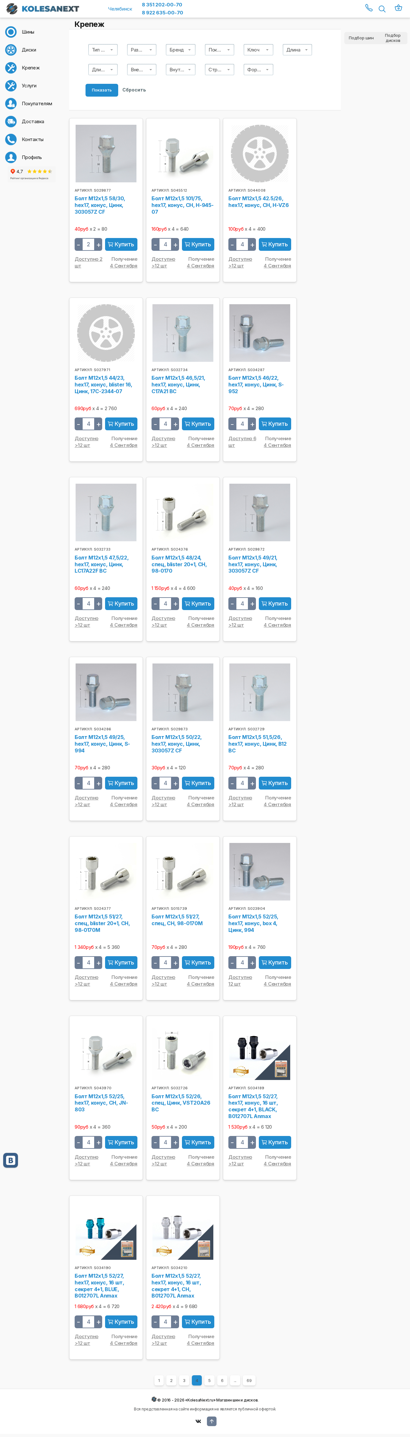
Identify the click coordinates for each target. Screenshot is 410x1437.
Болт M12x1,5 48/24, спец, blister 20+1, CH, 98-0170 (179, 564)
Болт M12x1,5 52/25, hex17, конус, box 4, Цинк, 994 (253, 923)
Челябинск (120, 9)
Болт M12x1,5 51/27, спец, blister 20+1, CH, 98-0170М (102, 923)
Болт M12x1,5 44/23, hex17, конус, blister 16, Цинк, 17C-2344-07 (103, 384)
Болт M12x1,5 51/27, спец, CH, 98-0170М (177, 919)
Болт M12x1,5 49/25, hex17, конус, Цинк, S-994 (102, 744)
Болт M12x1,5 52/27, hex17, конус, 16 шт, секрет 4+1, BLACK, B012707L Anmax (253, 1106)
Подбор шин (361, 37)
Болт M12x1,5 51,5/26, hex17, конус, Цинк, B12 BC (257, 744)
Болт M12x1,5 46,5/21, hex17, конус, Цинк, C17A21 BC (178, 384)
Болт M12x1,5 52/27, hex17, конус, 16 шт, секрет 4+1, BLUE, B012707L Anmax (99, 1286)
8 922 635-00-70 (162, 13)
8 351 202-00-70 (162, 5)
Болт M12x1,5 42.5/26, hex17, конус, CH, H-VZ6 (258, 201)
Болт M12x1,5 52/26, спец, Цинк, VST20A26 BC (181, 1103)
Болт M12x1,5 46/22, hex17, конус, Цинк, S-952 (256, 384)
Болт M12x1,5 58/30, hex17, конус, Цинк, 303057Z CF (100, 205)
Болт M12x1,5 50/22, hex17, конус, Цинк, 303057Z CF (177, 744)
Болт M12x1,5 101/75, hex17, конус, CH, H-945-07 (182, 205)
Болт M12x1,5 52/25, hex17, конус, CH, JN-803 (101, 1103)
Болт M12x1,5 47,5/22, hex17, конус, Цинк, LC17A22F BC (101, 564)
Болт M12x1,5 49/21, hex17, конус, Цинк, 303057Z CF (252, 564)
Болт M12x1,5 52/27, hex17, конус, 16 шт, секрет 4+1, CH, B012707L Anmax (176, 1286)
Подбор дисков (393, 38)
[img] (121, 244)
